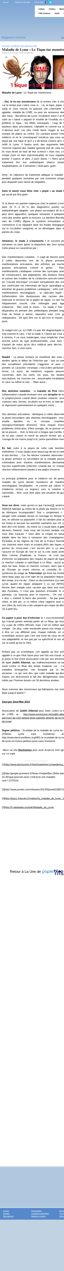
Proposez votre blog (22, 2)
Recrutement (8, 1216)
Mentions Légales (38, 1216)
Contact (6, 1214)
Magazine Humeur (14, 37)
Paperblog (16, 11)
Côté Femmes (44, 13)
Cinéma (52, 9)
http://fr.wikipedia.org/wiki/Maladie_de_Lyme (29, 807)
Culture (41, 9)
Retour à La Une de (26, 872)
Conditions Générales (40, 1214)
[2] (52, 505)
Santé (56, 13)
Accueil (5, 2)
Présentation (36, 1211)
